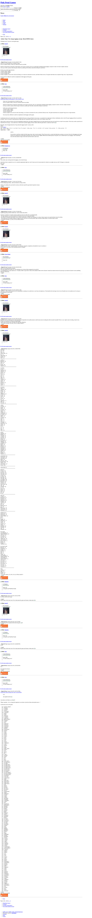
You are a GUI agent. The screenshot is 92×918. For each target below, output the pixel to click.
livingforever (7, 145)
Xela (6, 83)
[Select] (4, 127)
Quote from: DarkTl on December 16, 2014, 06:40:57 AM (12, 99)
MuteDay (7, 581)
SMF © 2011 (11, 911)
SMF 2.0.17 (5, 911)
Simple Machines (19, 911)
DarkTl (6, 43)
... (9, 36)
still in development (7, 15)
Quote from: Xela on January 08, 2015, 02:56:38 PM (11, 692)
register (8, 6)
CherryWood (7, 254)
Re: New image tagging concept (6, 59)
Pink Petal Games (8, 2)
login (4, 6)
